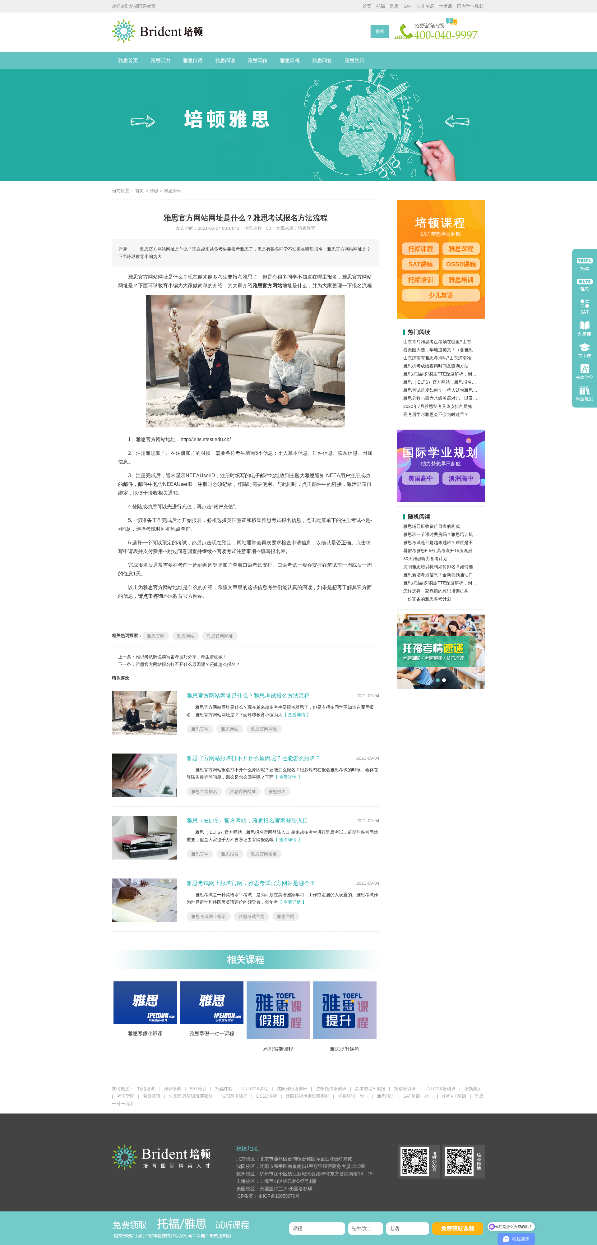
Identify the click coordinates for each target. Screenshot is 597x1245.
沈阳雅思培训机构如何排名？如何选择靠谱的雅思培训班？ (459, 566)
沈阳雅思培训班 (292, 1088)
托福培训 (420, 279)
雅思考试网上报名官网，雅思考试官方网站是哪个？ (251, 883)
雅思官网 (155, 636)
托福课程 (420, 248)
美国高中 (420, 478)
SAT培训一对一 (418, 1096)
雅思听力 (160, 60)
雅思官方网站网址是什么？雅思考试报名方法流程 (248, 696)
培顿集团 (473, 1088)
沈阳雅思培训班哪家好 (191, 1096)
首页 (367, 6)
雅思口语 (193, 60)
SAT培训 (198, 1088)
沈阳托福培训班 (331, 1088)
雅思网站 (185, 636)
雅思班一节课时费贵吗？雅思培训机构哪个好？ (449, 534)
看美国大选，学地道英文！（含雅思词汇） (444, 349)
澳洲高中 (461, 478)
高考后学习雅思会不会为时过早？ (436, 414)
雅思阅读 (225, 60)
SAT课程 (421, 264)
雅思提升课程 (345, 1049)
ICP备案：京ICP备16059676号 (268, 1196)
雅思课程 (290, 60)
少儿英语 (425, 6)
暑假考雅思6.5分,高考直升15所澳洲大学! (442, 550)
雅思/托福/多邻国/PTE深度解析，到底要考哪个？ (450, 373)
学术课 (445, 6)
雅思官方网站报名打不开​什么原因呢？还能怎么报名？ (188, 664)
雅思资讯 (354, 60)
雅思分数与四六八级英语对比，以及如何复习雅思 (451, 398)
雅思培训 (461, 279)
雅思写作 (257, 60)
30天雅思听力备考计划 (425, 558)
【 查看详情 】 (296, 714)
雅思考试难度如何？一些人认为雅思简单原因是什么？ (455, 390)
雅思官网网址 (220, 636)
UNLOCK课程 (254, 1088)
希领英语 (151, 1096)
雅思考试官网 (251, 916)
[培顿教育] (209, 32)
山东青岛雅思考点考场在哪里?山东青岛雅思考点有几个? (458, 341)
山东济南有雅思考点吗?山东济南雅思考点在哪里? (451, 357)
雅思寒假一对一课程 (211, 1033)
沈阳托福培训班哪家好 (307, 1096)
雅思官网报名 (204, 791)
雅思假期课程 (278, 1049)
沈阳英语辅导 (234, 1096)
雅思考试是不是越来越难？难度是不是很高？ (446, 542)
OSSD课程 (461, 264)
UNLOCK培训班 (440, 1088)
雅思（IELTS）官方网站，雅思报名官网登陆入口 (247, 821)
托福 (380, 6)
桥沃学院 (125, 1096)
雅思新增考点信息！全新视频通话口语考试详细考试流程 (457, 574)
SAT (408, 6)
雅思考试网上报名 (208, 916)
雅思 (394, 6)
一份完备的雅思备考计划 (427, 599)
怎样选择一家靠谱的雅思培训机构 (436, 590)
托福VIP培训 (454, 1096)
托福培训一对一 (353, 1096)
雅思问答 (322, 60)
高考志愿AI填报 (370, 1088)
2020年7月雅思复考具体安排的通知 (437, 406)
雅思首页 (128, 60)
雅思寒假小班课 (145, 1033)
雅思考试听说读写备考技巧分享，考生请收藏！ (181, 656)
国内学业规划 (470, 6)
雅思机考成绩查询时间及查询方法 (436, 365)
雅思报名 (277, 791)
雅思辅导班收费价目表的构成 (431, 526)
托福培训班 (405, 1088)
